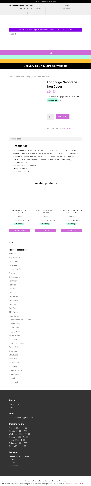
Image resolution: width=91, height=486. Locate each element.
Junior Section (14, 324)
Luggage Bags (14, 331)
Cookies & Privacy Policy (34, 481)
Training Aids (14, 363)
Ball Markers (14, 265)
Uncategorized (15, 382)
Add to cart (62, 116)
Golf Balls (12, 289)
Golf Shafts (13, 300)
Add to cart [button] (45, 230)
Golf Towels (13, 308)
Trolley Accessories (16, 370)
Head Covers (20, 77)
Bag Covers (13, 261)
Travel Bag (13, 367)
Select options (19, 230)
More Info (68, 484)
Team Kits (13, 359)
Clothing (12, 273)
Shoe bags (13, 351)
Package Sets (14, 335)
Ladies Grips (14, 328)
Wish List (24, 5)
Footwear (13, 281)
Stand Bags (13, 355)
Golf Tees (13, 304)
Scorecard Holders (16, 343)
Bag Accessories (15, 257)
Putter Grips (13, 339)
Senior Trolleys (15, 347)
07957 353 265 (24, 9)
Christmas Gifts (15, 269)
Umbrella (12, 378)
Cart (31, 5)
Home (11, 77)
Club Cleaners (14, 277)
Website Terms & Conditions (56, 481)
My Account (14, 5)
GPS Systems (14, 312)
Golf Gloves (13, 296)
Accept (75, 484)
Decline (80, 484)
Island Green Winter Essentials (20, 320)
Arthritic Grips (14, 254)
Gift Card (12, 285)
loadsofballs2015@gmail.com (21, 418)
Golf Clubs (13, 293)
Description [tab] (16, 139)
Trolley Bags (14, 374)
